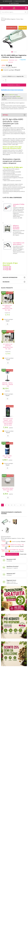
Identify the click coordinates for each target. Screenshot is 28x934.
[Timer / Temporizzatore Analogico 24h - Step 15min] (7, 533)
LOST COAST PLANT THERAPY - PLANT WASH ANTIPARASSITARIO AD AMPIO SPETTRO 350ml (8, 422)
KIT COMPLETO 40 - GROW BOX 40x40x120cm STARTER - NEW (8, 346)
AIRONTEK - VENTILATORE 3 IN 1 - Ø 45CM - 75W (7, 384)
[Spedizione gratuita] (14, 598)
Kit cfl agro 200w (7, 268)
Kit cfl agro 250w (7, 269)
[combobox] (14, 12)
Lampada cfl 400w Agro (18, 205)
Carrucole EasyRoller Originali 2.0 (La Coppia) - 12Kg (12, 544)
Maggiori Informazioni (10, 277)
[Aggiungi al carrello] (7, 324)
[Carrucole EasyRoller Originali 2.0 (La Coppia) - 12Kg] (14, 525)
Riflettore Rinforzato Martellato (16, 227)
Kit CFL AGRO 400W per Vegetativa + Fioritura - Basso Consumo (12, 539)
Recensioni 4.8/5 (11, 559)
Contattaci (9, 575)
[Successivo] (24, 505)
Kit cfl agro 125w (7, 266)
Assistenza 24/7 (11, 573)
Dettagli (5, 115)
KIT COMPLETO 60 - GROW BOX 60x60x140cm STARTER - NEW (7, 308)
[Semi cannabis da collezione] (14, 653)
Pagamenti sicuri (11, 580)
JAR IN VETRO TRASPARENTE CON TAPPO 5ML (8, 490)
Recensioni (6, 282)
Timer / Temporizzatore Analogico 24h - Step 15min (12, 549)
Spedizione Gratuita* (13, 566)
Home (2, 17)
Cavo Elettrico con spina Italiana (18, 243)
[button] (12, 52)
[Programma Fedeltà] (14, 626)
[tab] (14, 115)
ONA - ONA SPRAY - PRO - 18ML (7, 456)
